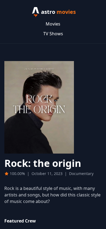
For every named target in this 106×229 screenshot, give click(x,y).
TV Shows (53, 34)
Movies (53, 24)
